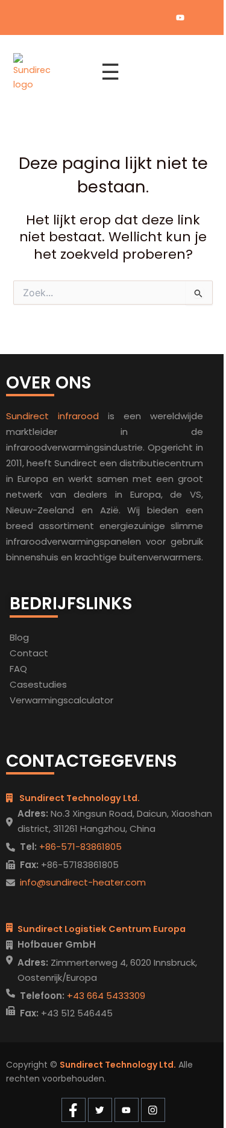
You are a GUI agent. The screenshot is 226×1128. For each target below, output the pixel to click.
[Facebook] (139, 17)
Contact (29, 653)
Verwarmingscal (45, 700)
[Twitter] (160, 17)
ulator (100, 700)
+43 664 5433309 (104, 995)
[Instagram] (201, 17)
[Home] (49, 72)
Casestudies (38, 684)
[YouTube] (180, 17)
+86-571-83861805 (79, 846)
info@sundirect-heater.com (83, 882)
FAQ (18, 668)
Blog (19, 637)
